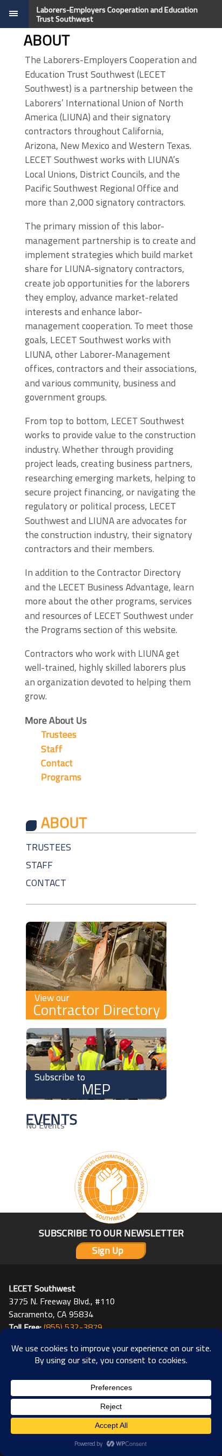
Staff (52, 748)
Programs (61, 777)
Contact (57, 763)
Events (52, 1119)
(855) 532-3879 (73, 1327)
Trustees (59, 734)
